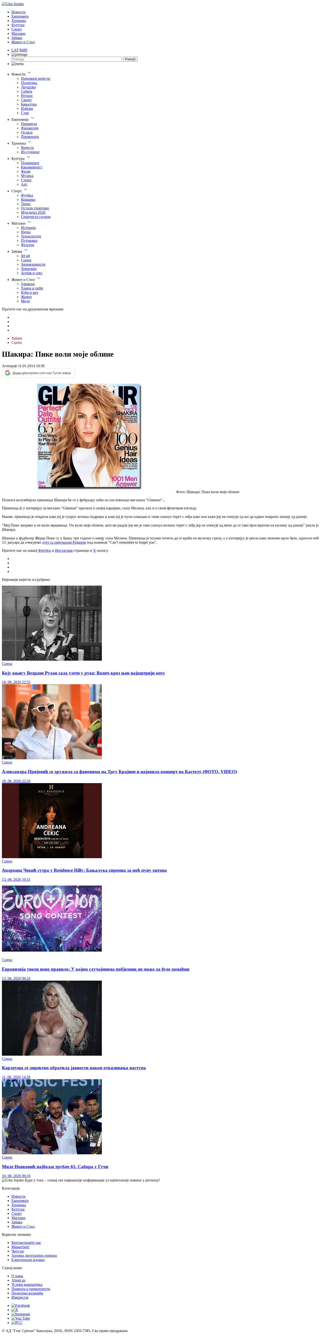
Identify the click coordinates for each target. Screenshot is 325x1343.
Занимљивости (33, 264)
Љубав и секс (32, 273)
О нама (17, 1276)
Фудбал (27, 195)
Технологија (31, 236)
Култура (18, 25)
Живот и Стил (23, 42)
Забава (16, 38)
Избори (27, 108)
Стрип (26, 180)
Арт (24, 184)
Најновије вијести (35, 78)
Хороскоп (29, 269)
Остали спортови (35, 208)
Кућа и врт (29, 292)
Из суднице (30, 152)
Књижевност (31, 167)
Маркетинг (20, 1247)
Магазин (18, 33)
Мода (25, 301)
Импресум (19, 1297)
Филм (25, 171)
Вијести (27, 148)
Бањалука (29, 104)
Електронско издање (28, 1260)
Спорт (16, 29)
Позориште (30, 163)
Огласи (27, 132)
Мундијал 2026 (33, 212)
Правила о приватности (30, 1289)
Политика (29, 83)
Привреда (29, 124)
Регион (27, 96)
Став (25, 113)
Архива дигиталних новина (34, 1255)
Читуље (17, 1251)
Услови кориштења (26, 1284)
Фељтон (27, 245)
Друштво (28, 87)
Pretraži (130, 59)
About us (18, 1280)
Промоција (30, 137)
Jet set (25, 256)
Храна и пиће (32, 288)
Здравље (28, 284)
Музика (27, 176)
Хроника (18, 21)
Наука (26, 232)
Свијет (26, 100)
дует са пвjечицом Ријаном (64, 542)
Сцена (26, 260)
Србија (26, 91)
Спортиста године (36, 217)
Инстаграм (64, 550)
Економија (20, 16)
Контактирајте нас (26, 1243)
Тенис (26, 204)
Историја (28, 228)
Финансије (30, 128)
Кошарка (28, 200)
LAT (15, 50)
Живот (26, 297)
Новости (18, 12)
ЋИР (23, 50)
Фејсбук (44, 550)
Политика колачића (27, 1293)
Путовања (29, 240)
